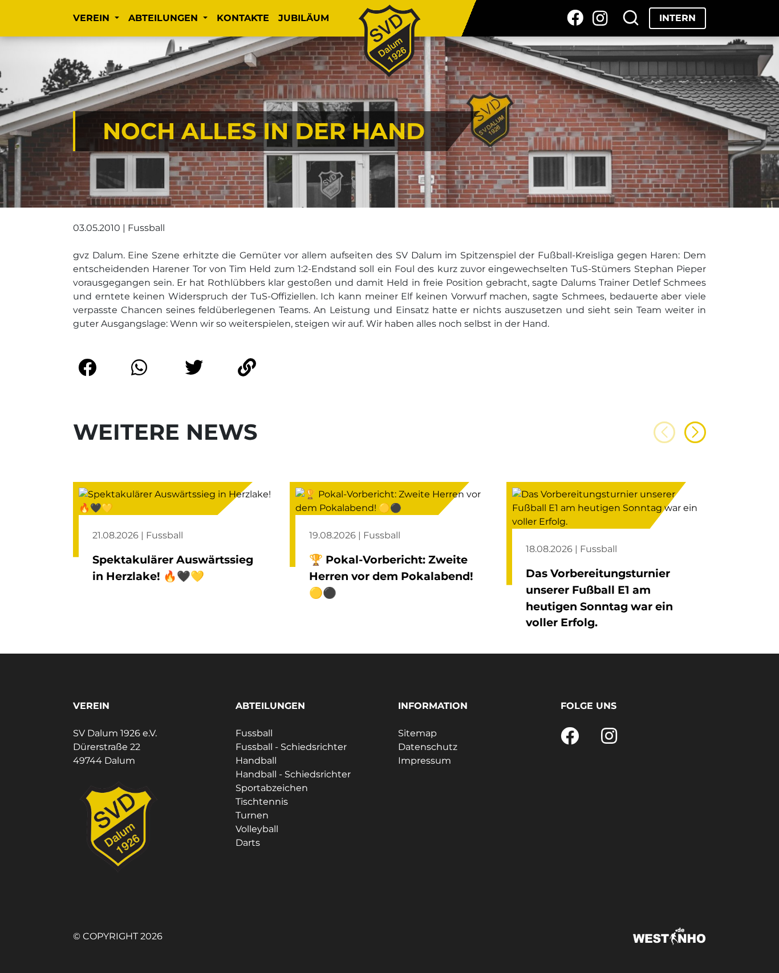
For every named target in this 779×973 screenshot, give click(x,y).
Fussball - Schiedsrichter (291, 746)
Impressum (424, 760)
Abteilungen (164, 18)
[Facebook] (575, 18)
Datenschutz (427, 746)
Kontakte (243, 18)
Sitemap (417, 733)
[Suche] (630, 18)
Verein (92, 18)
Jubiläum (303, 18)
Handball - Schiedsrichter (293, 774)
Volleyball (257, 829)
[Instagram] (600, 18)
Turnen (252, 815)
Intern (677, 18)
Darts (248, 842)
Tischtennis (262, 801)
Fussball (254, 733)
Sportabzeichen (272, 788)
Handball (256, 760)
